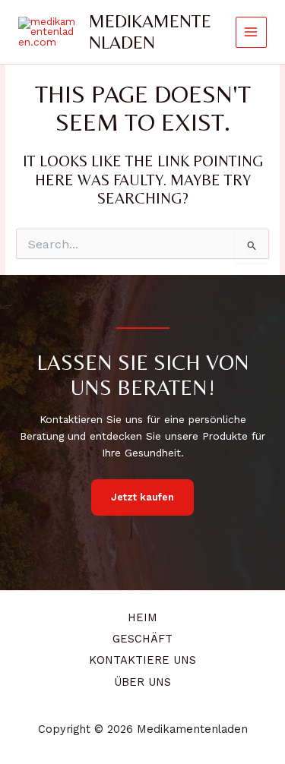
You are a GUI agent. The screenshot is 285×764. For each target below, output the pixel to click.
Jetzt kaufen (142, 497)
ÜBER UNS (142, 682)
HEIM (142, 617)
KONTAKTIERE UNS (142, 660)
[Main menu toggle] (251, 32)
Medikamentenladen (150, 31)
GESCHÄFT (142, 639)
